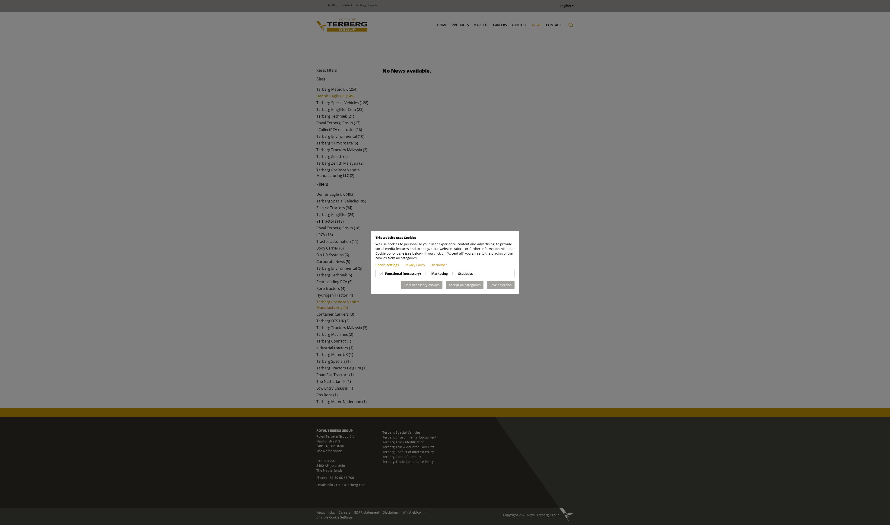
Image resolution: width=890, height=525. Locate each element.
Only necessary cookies (422, 285)
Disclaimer (439, 265)
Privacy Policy (415, 265)
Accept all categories (465, 285)
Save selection (501, 285)
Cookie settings (387, 265)
